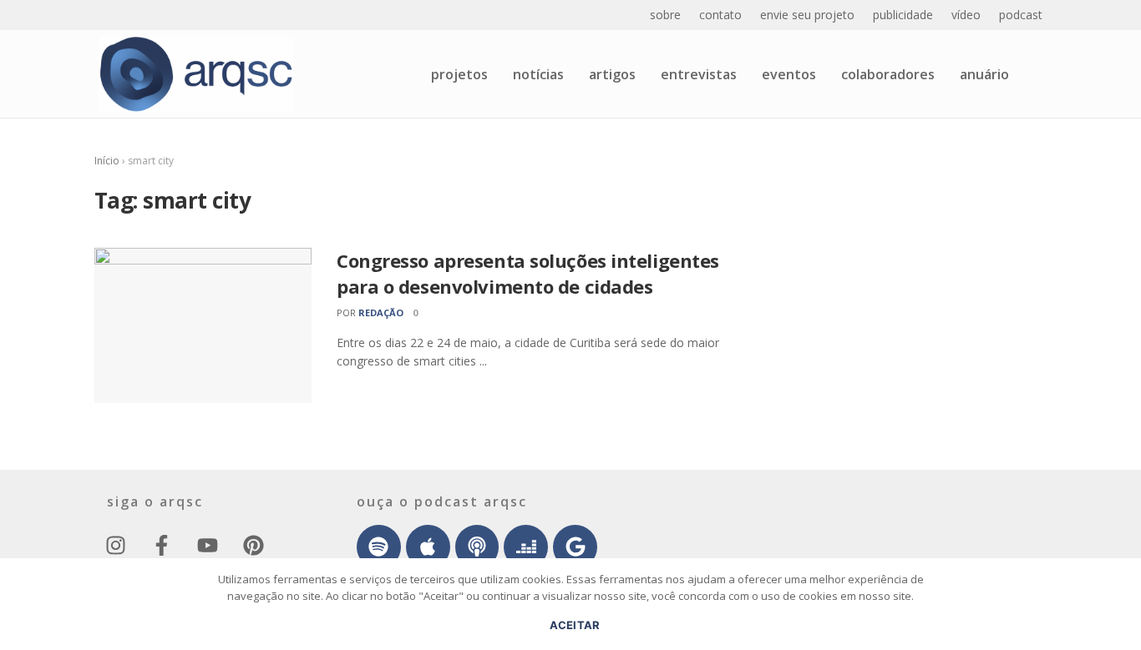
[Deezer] (526, 547)
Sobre (665, 15)
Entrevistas (699, 74)
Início (106, 161)
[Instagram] (115, 546)
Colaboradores (888, 74)
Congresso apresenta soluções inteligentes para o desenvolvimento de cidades (528, 273)
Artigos (612, 74)
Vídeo (966, 15)
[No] (1120, 612)
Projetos (459, 74)
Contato (720, 15)
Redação (380, 312)
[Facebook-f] (161, 546)
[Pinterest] (253, 546)
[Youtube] (207, 546)
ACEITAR (575, 625)
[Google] (575, 547)
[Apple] (428, 547)
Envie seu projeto (807, 15)
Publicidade (903, 15)
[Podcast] (477, 547)
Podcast (1020, 15)
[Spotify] (379, 547)
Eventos (789, 74)
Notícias (538, 74)
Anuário (984, 74)
